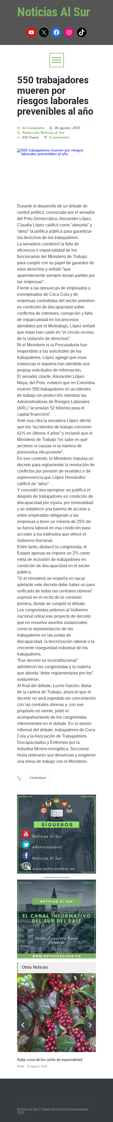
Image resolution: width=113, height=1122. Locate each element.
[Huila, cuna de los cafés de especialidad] (56, 1012)
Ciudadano (35, 128)
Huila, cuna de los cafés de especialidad (49, 1060)
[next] (90, 1025)
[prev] (23, 1025)
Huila (20, 1066)
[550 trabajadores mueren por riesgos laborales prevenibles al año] (56, 170)
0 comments (59, 137)
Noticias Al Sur (53, 11)
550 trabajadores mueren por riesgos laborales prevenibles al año (55, 96)
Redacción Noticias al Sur (43, 133)
